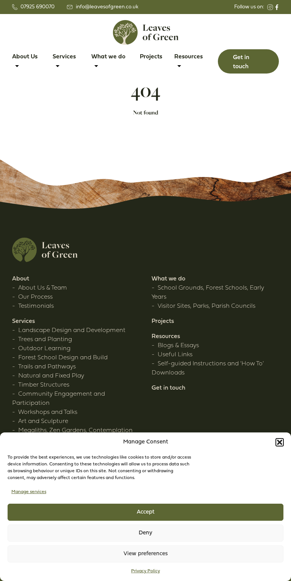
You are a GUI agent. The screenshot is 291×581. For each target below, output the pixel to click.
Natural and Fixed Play (51, 376)
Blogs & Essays (178, 346)
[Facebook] (277, 7)
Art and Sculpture (43, 421)
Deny (145, 533)
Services (23, 321)
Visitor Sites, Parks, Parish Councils (206, 306)
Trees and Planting (45, 340)
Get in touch (168, 388)
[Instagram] (270, 7)
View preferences (146, 554)
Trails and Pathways (47, 367)
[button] (279, 442)
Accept (146, 512)
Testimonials (36, 306)
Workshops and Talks (47, 412)
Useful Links (175, 355)
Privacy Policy (145, 571)
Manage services (28, 492)
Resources (166, 337)
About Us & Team (42, 288)
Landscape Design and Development (71, 330)
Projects (151, 57)
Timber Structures (43, 385)
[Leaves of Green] (145, 32)
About (20, 279)
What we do (168, 279)
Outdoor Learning (44, 349)
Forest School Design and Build (63, 358)
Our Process (35, 297)
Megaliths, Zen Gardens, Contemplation (75, 431)
